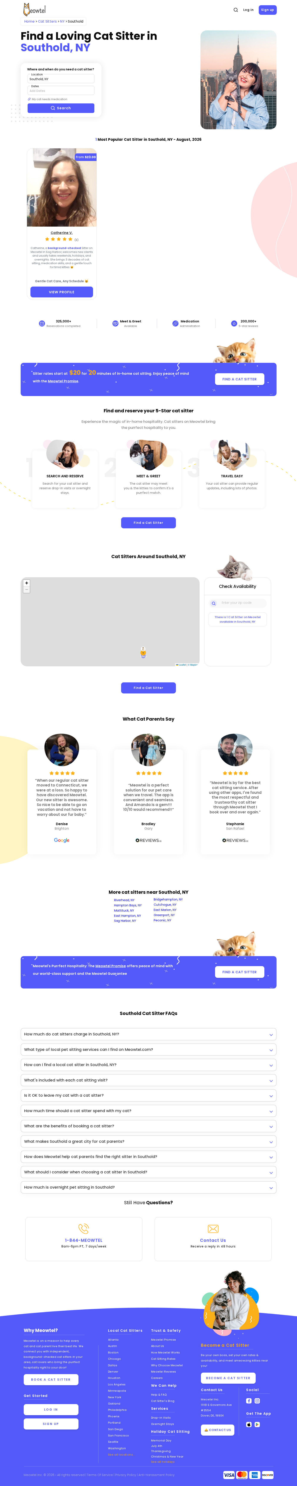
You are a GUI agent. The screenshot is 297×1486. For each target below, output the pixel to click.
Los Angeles (117, 1384)
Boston (113, 1352)
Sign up (267, 10)
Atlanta (113, 1340)
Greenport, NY (164, 915)
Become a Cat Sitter (228, 1378)
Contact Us (213, 1243)
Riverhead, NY (124, 900)
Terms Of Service (100, 1475)
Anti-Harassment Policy (156, 1475)
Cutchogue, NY (165, 904)
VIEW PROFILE (61, 292)
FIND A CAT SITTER (239, 379)
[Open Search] (235, 10)
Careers (157, 1378)
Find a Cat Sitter (148, 523)
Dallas (112, 1365)
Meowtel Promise (63, 381)
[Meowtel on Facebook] (249, 1401)
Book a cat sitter (51, 1379)
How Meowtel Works (165, 1352)
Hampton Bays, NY (128, 905)
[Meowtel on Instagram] (257, 1401)
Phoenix (114, 1416)
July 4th (156, 1446)
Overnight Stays (162, 1424)
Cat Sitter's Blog (163, 1401)
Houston (114, 1378)
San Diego (115, 1429)
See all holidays (163, 1462)
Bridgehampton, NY (168, 899)
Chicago (114, 1359)
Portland (114, 1423)
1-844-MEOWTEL (83, 1243)
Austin (112, 1346)
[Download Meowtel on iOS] (249, 1424)
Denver (113, 1371)
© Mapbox (193, 664)
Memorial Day (161, 1440)
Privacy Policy (126, 1475)
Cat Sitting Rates (163, 1359)
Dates (35, 86)
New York (114, 1397)
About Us (157, 1346)
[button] (143, 652)
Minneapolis (117, 1391)
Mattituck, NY (124, 910)
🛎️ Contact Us (217, 1430)
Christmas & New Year (167, 1456)
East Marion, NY (165, 910)
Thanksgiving (161, 1451)
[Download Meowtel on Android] (257, 1424)
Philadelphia (117, 1410)
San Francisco (118, 1435)
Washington (117, 1448)
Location (37, 74)
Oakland (114, 1403)
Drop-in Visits (161, 1418)
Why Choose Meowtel (167, 1365)
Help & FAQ (159, 1394)
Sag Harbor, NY (125, 921)
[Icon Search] (214, 603)
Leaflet (182, 664)
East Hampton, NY (127, 916)
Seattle (113, 1442)
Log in (248, 10)
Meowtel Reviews (163, 1371)
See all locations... (121, 1454)
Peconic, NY (162, 920)
